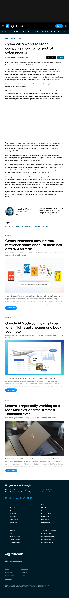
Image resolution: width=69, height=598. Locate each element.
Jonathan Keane (11, 57)
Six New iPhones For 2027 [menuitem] (30, 32)
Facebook (6, 498)
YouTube (17, 498)
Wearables (44, 508)
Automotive (13, 523)
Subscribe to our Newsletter (49, 530)
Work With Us (8, 572)
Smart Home (13, 517)
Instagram (10, 498)
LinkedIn (28, 498)
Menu (3, 26)
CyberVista (9, 62)
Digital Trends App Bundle (48, 542)
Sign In (59, 26)
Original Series (45, 523)
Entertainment (14, 520)
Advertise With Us (15, 536)
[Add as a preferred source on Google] (51, 57)
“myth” (15, 151)
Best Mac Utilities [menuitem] (44, 32)
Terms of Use (8, 579)
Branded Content (46, 533)
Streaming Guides (46, 514)
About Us (12, 530)
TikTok (20, 498)
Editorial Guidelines (15, 539)
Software (37, 226)
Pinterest (24, 498)
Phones (12, 505)
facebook (17, 214)
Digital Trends (12, 28)
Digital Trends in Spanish (48, 539)
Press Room (24, 572)
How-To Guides (45, 520)
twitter (20, 214)
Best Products (45, 517)
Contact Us (13, 533)
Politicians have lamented (40, 145)
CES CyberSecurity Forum (14, 65)
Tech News (45, 226)
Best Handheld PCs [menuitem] (56, 32)
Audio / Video (14, 514)
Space (43, 511)
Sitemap (23, 575)
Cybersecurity (9, 226)
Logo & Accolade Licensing (17, 542)
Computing (13, 508)
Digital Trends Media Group (15, 586)
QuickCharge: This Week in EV (24, 226)
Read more (11, 308)
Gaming (12, 511)
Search (66, 26)
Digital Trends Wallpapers (48, 536)
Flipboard (31, 498)
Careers (7, 569)
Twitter (13, 498)
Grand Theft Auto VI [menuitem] (15, 32)
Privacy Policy (24, 569)
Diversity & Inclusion (10, 575)
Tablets (43, 505)
